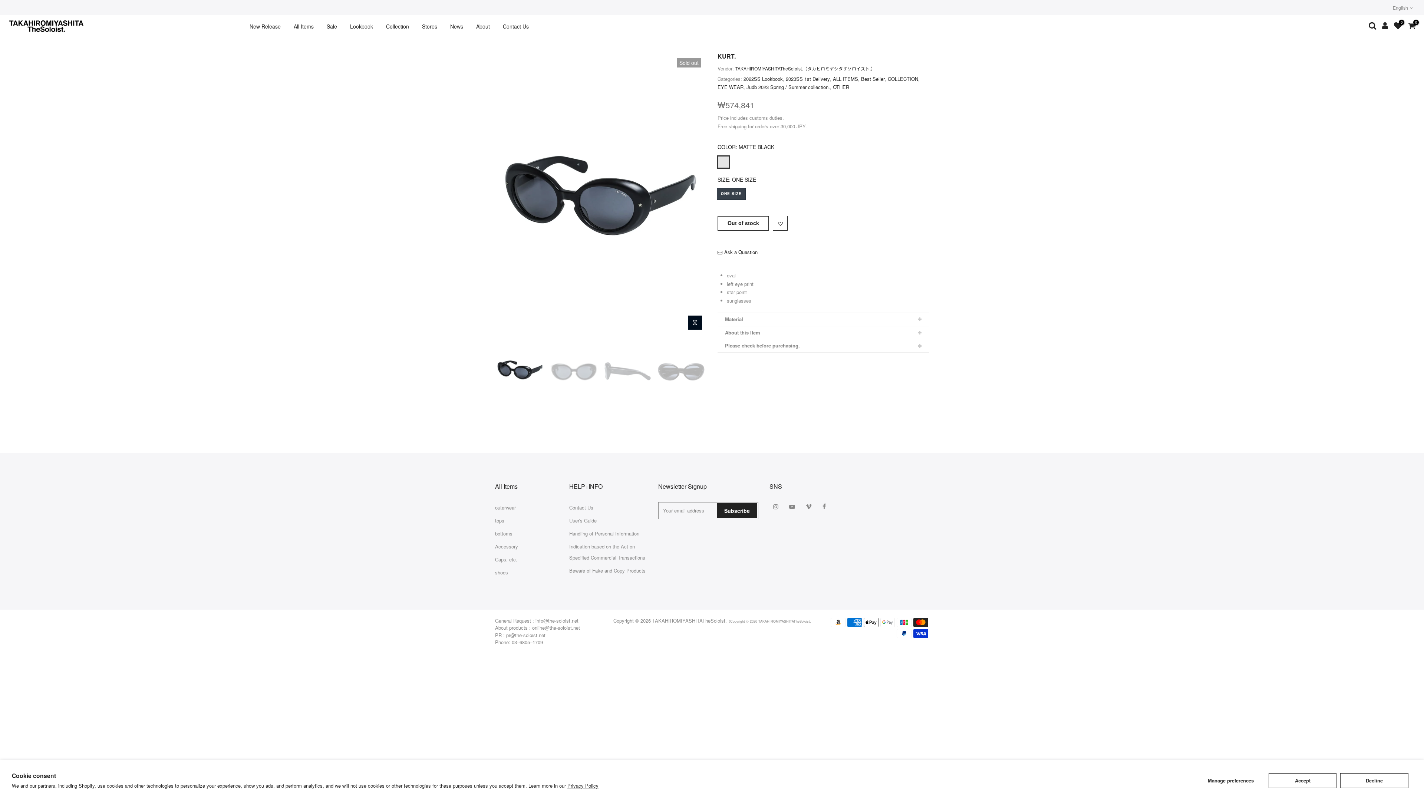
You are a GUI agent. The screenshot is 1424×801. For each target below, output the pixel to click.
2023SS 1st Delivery (808, 78)
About (483, 26)
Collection (397, 26)
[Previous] (508, 193)
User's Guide (583, 520)
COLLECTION (903, 78)
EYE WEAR (731, 86)
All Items (304, 26)
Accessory (506, 546)
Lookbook (361, 26)
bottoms (503, 533)
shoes (501, 572)
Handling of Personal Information (604, 533)
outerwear (505, 507)
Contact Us (516, 26)
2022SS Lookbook (763, 78)
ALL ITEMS (845, 78)
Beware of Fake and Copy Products (607, 570)
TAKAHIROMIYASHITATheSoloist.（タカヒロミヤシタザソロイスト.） (805, 68)
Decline (1374, 780)
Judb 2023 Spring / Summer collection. (788, 86)
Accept (1303, 780)
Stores (429, 26)
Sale (332, 26)
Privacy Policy (583, 785)
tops (499, 520)
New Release (265, 26)
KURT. (727, 56)
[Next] (693, 193)
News (456, 26)
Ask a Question (741, 252)
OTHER (841, 86)
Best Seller (873, 78)
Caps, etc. (506, 559)
